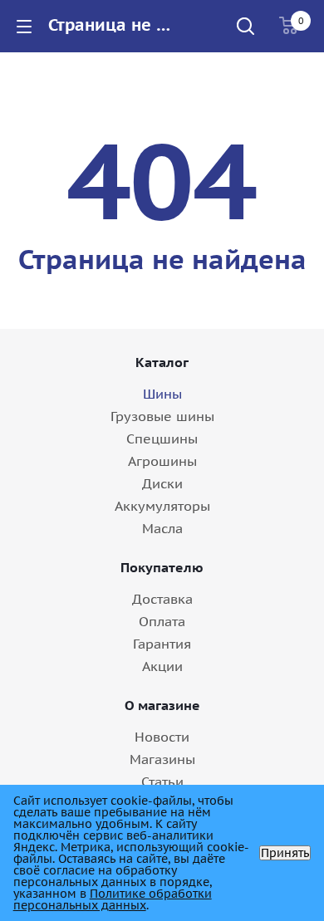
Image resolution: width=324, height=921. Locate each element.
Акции (162, 666)
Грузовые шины (162, 416)
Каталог (162, 362)
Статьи (162, 781)
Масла (162, 528)
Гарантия (162, 643)
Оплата (162, 621)
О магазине (162, 705)
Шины (162, 393)
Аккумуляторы (162, 505)
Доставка (162, 598)
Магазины (162, 759)
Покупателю (162, 567)
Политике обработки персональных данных (112, 899)
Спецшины (162, 438)
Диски (162, 483)
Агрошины (162, 461)
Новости (162, 736)
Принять (285, 852)
